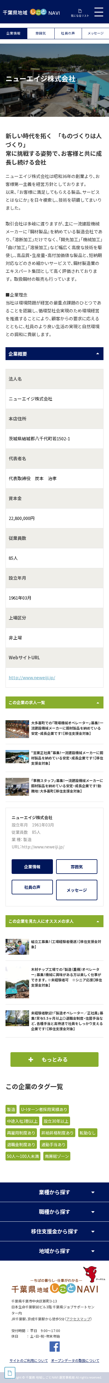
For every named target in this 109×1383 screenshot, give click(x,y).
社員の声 (68, 33)
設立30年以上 (56, 1121)
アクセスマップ (78, 1319)
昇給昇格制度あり (57, 1133)
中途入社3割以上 (22, 1121)
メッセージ (95, 33)
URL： (17, 847)
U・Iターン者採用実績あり (44, 1109)
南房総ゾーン (57, 1156)
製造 (27, 839)
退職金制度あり (21, 1144)
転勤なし (88, 1133)
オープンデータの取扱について (75, 1360)
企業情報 (13, 33)
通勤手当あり (53, 1144)
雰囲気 (40, 33)
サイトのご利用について (29, 1360)
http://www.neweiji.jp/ (32, 677)
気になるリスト (80, 15)
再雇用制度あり (21, 1133)
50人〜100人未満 (23, 1156)
